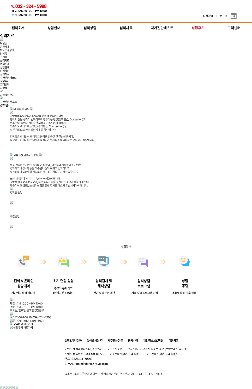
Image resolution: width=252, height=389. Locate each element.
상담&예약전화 (73, 340)
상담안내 (54, 28)
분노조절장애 (7, 50)
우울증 (3, 43)
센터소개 (18, 28)
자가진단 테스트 (8, 101)
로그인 (223, 16)
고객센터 (234, 28)
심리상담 (90, 28)
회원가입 (208, 16)
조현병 (3, 57)
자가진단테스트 (162, 28)
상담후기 (4, 81)
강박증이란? (6, 95)
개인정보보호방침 (153, 340)
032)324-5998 (168, 354)
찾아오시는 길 (95, 340)
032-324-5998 (41, 317)
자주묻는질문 (115, 340)
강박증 (3, 53)
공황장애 (4, 46)
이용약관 (174, 340)
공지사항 (133, 340)
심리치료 (126, 28)
